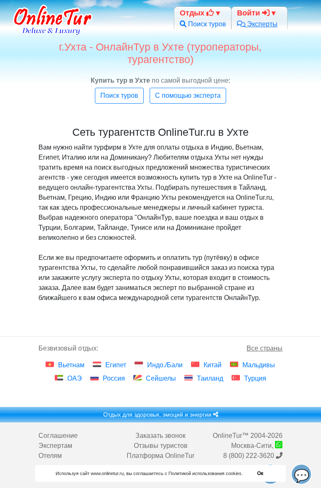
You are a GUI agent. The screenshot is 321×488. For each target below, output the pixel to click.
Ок (260, 473)
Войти (249, 13)
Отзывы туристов (161, 445)
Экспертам (55, 445)
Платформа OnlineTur (160, 455)
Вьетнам (71, 365)
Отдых (193, 13)
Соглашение (58, 435)
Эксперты (261, 24)
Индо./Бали (165, 365)
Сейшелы (161, 378)
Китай (213, 365)
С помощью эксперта (188, 95)
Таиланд (210, 378)
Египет (115, 365)
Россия (114, 378)
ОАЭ (74, 378)
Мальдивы (258, 365)
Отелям (50, 455)
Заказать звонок (160, 435)
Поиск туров (206, 24)
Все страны (265, 348)
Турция (255, 378)
